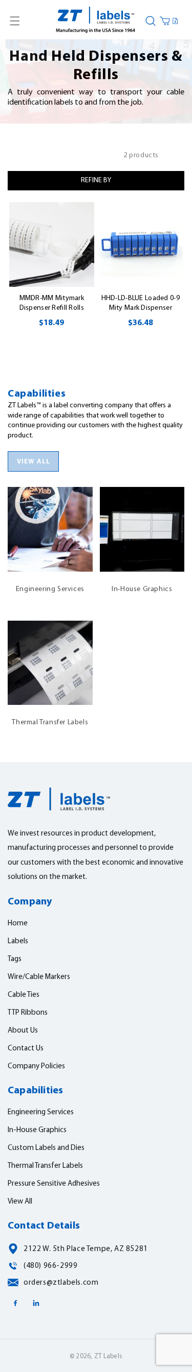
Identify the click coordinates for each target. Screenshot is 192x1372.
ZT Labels (108, 1356)
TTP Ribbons (28, 1013)
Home (18, 923)
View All (20, 1202)
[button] (15, 21)
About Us (23, 1031)
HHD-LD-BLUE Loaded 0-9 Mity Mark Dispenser (140, 303)
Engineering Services (50, 523)
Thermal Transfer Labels (50, 657)
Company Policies (36, 1066)
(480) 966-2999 (50, 1266)
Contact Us (26, 1048)
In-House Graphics (142, 523)
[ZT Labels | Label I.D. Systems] (96, 21)
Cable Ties (23, 995)
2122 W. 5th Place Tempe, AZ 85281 (86, 1249)
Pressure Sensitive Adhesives (54, 1184)
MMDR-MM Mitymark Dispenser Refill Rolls (51, 303)
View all (33, 461)
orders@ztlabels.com (61, 1283)
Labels (18, 941)
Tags (15, 959)
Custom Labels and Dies (46, 1148)
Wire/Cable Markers (39, 977)
